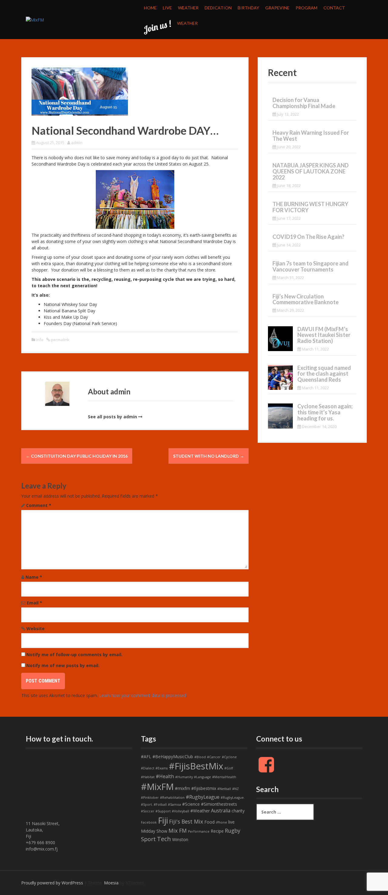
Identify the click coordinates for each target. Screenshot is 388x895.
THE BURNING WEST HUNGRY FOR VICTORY (310, 207)
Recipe (217, 831)
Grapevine (277, 7)
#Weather (200, 811)
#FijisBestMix (196, 766)
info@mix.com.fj (42, 849)
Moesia (111, 883)
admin (76, 142)
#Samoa (174, 804)
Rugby (232, 830)
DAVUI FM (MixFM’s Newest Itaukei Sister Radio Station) (323, 335)
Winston (180, 839)
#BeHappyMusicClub (172, 756)
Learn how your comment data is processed (142, 695)
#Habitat (148, 777)
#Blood (200, 757)
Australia (220, 810)
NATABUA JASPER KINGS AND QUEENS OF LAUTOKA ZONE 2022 (311, 171)
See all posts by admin (112, 417)
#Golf (228, 768)
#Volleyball (180, 811)
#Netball (224, 789)
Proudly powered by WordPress (52, 883)
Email (34, 603)
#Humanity (184, 777)
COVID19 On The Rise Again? (308, 236)
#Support (163, 811)
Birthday (248, 7)
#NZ (235, 789)
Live (167, 7)
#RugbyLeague (202, 797)
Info (39, 339)
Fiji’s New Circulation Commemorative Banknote (306, 299)
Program (306, 7)
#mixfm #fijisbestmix (195, 788)
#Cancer (214, 757)
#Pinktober (150, 797)
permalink (59, 339)
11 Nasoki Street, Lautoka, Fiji (43, 830)
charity (238, 811)
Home (150, 7)
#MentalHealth (224, 777)
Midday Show (154, 831)
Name (33, 577)
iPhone (221, 822)
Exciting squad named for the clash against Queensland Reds (324, 373)
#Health (165, 776)
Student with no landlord (208, 456)
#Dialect (147, 768)
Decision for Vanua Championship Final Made (304, 103)
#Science (191, 804)
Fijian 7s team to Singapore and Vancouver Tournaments (311, 266)
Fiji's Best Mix (186, 821)
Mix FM (178, 830)
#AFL (146, 756)
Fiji (163, 820)
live (231, 822)
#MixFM (157, 787)
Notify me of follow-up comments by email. (74, 654)
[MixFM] (35, 19)
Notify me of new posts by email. (62, 665)
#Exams (162, 768)
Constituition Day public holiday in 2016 (77, 456)
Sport (148, 839)
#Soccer (147, 811)
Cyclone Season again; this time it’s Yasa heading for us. (325, 412)
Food (209, 822)
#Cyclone (229, 757)
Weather (188, 7)
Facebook (149, 822)
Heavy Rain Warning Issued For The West (311, 135)
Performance (198, 831)
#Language (202, 777)
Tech (164, 839)
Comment (38, 505)
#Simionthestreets (219, 804)
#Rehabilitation (172, 797)
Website (35, 628)
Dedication (218, 7)
